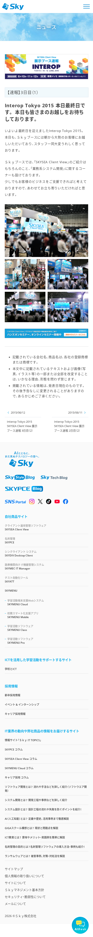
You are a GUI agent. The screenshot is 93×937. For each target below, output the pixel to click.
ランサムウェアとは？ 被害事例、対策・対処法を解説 (35, 856)
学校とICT (11, 669)
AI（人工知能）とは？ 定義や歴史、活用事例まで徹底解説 (37, 819)
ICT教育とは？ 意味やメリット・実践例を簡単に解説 (35, 837)
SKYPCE (10, 540)
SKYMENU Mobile (22, 615)
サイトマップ (14, 869)
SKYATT (16, 579)
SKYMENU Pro (20, 641)
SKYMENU (11, 590)
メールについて (15, 904)
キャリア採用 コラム (17, 777)
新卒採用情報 (12, 695)
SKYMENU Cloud (25, 602)
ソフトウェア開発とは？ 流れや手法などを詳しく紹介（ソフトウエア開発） (46, 789)
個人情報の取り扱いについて (24, 876)
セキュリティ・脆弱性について (25, 897)
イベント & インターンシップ (22, 704)
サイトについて (15, 883)
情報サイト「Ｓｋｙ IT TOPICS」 (23, 740)
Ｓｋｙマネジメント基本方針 (24, 890)
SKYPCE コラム (14, 749)
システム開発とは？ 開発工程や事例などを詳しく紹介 (36, 800)
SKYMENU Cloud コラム (19, 768)
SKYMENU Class (20, 628)
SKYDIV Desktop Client (21, 553)
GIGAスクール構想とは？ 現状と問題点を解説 (31, 828)
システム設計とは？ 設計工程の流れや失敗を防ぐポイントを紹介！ (43, 809)
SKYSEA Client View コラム (21, 759)
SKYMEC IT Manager (24, 566)
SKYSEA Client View (25, 527)
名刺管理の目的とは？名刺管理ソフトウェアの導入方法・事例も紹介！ (45, 847)
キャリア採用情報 (15, 714)
